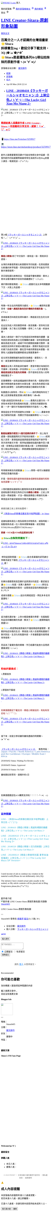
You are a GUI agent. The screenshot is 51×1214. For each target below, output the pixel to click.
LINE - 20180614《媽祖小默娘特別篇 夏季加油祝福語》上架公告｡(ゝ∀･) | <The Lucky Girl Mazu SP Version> (24, 858)
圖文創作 (22, 68)
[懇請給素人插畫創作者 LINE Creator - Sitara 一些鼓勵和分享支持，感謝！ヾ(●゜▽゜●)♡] (25, 547)
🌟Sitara (24, 284)
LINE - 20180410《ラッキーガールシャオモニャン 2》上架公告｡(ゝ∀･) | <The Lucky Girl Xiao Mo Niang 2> (25, 839)
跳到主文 (5, 33)
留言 (26, 919)
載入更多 (5, 939)
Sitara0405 (5, 904)
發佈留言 (5, 955)
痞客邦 (20, 919)
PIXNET (12, 1175)
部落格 (9, 76)
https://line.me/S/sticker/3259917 (19, 139)
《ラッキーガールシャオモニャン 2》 (24, 235)
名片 (8, 80)
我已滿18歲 (6, 1209)
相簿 (8, 73)
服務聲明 (28, 1178)
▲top (3, 934)
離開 (15, 1209)
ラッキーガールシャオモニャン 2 (32, 929)
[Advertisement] (25, 201)
